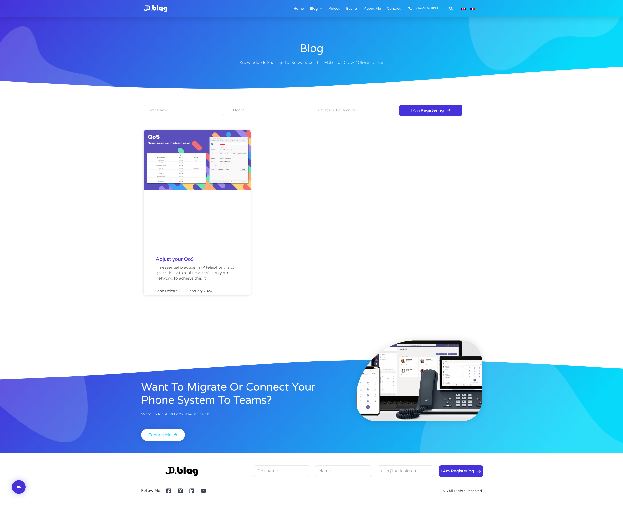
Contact (394, 8)
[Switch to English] (463, 8)
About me (372, 8)
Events (352, 8)
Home (298, 8)
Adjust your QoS (175, 259)
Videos (334, 8)
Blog (314, 8)
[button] (451, 8)
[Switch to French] (472, 8)
